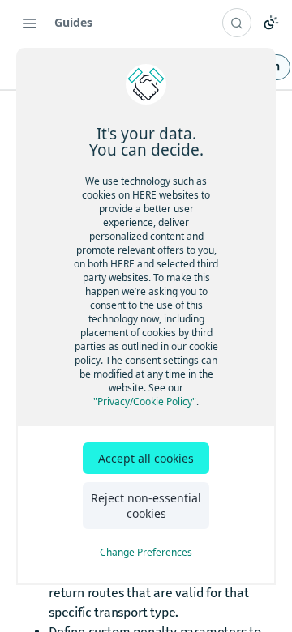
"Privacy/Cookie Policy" (144, 401)
